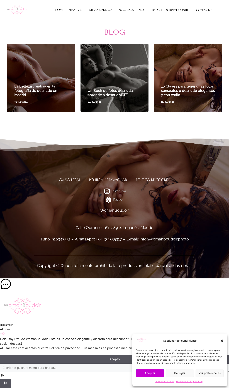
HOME (59, 9)
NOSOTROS (126, 9)
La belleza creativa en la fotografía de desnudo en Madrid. (35, 90)
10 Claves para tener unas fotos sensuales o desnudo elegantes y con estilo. (188, 90)
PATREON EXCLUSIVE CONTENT (171, 9)
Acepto (114, 359)
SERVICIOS (75, 9)
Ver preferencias (210, 373)
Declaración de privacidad (189, 381)
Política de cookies (164, 381)
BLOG (142, 9)
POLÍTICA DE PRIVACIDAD (108, 180)
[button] (222, 341)
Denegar (179, 373)
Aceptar (150, 373)
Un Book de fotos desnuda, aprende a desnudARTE (110, 92)
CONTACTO (203, 9)
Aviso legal (69, 180)
